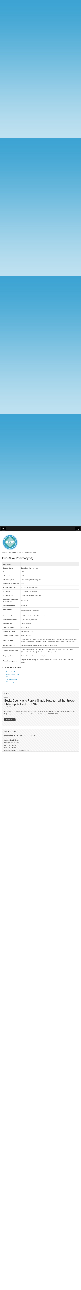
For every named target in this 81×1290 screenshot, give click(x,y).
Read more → (10, 719)
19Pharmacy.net (11, 677)
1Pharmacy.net (11, 682)
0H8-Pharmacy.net (12, 674)
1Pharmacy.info (11, 679)
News (6, 697)
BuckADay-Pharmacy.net (14, 672)
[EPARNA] (10, 541)
